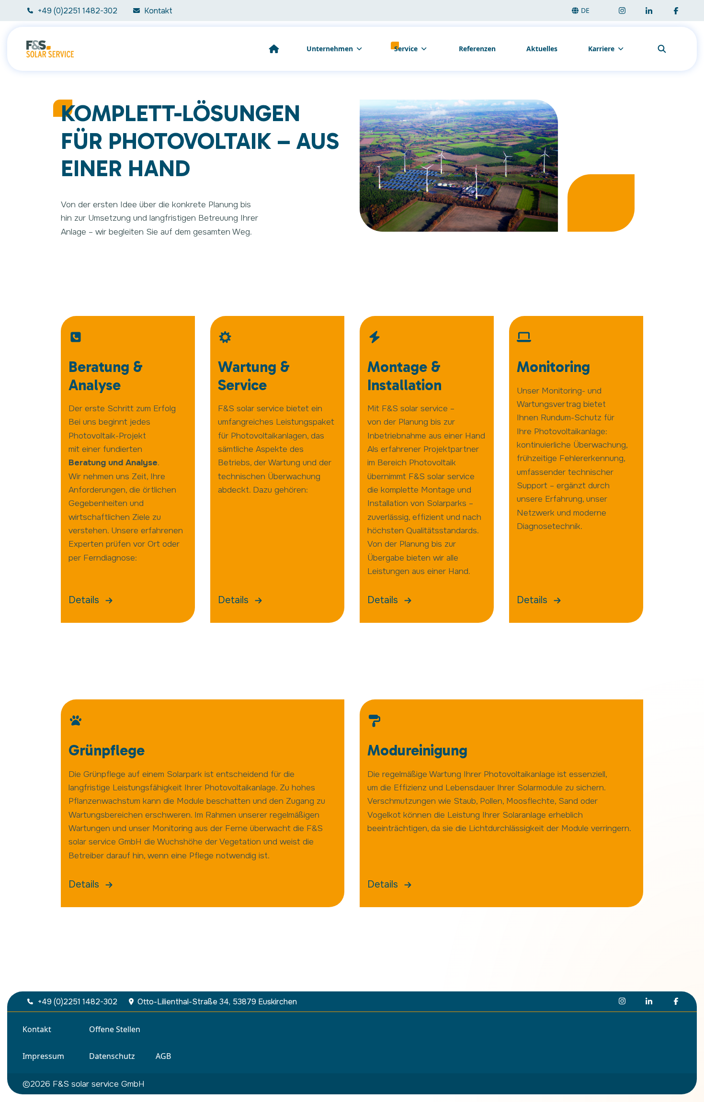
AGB (163, 1056)
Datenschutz (112, 1056)
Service (406, 48)
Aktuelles (541, 48)
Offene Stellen (114, 1029)
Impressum (43, 1056)
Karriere (601, 48)
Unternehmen (330, 48)
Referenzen (477, 48)
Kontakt (37, 1029)
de (585, 10)
